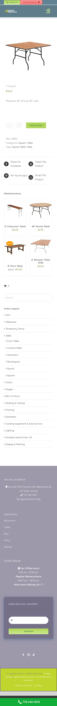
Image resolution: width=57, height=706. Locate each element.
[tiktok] (33, 654)
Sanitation (11, 416)
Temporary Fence (15, 328)
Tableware (11, 321)
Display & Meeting (15, 444)
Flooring (10, 409)
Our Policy (38, 685)
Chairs (9, 382)
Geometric (12, 354)
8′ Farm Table (15, 266)
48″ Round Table (41, 226)
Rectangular (13, 361)
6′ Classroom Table (15, 226)
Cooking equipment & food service (24, 423)
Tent (8, 315)
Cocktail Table (14, 347)
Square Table (19, 146)
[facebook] (23, 654)
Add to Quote (36, 125)
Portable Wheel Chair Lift (19, 437)
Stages (9, 389)
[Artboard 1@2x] (10, 10)
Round (10, 368)
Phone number (17, 613)
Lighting (10, 430)
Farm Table (13, 341)
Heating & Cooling (15, 403)
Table (30, 142)
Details (17, 212)
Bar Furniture (13, 396)
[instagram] (28, 654)
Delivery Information (23, 685)
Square (22, 142)
